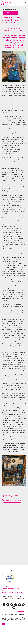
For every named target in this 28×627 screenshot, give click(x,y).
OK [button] (4, 623)
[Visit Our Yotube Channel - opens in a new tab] (11, 604)
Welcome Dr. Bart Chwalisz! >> (12, 500)
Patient (12, 31)
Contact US (5, 600)
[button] (26, 2)
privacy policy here (7, 621)
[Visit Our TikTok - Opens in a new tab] (23, 604)
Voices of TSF (18, 31)
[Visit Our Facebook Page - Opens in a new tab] (4, 604)
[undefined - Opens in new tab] (2, 574)
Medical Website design (8, 588)
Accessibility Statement (8, 592)
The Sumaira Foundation (15, 29)
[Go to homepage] (7, 2)
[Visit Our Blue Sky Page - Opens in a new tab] (13, 607)
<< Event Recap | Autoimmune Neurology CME (12, 496)
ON (8, 31)
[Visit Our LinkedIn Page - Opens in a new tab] (19, 604)
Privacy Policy (19, 592)
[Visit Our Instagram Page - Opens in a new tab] (15, 604)
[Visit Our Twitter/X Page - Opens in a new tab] (7, 604)
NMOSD (4, 31)
